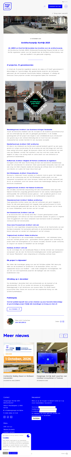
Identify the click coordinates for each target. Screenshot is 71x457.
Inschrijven (36, 418)
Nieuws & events (9, 429)
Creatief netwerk (9, 432)
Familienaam (36, 409)
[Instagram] (4, 417)
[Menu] (66, 6)
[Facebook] (8, 417)
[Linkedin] (11, 417)
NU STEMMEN (13, 309)
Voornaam (35, 407)
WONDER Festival (55, 6)
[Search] (44, 6)
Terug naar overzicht (61, 13)
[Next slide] (66, 336)
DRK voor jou (7, 426)
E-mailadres (35, 411)
